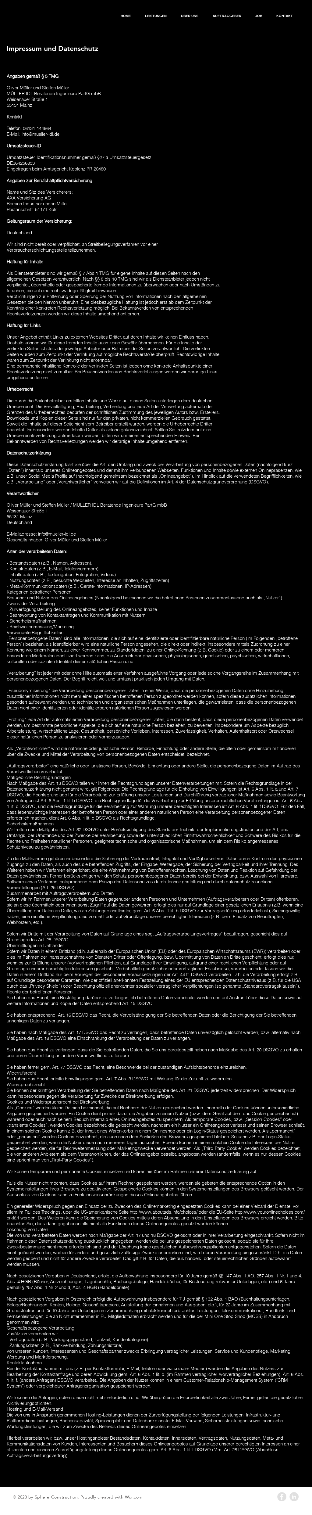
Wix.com (134, 1497)
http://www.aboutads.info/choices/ (163, 1212)
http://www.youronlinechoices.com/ (270, 1212)
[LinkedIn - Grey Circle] (294, 1496)
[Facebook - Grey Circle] (281, 1496)
